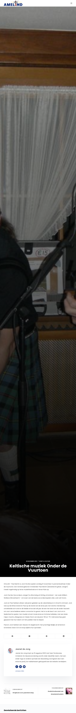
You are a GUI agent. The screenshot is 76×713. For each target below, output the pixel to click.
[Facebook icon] (16, 666)
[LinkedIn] (63, 636)
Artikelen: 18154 (19, 671)
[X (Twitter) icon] (24, 666)
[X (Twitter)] (29, 636)
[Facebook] (12, 636)
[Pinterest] (46, 636)
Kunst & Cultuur (44, 561)
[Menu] (71, 3)
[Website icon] (20, 666)
